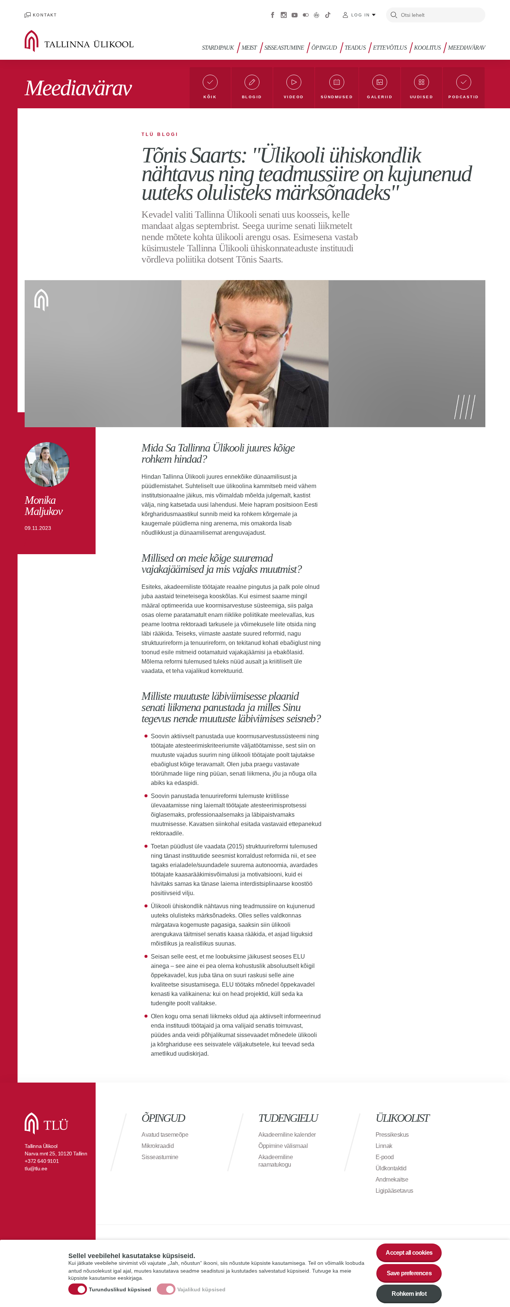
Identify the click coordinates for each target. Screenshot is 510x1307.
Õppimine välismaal (283, 1146)
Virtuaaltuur (316, 15)
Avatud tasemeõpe (165, 1134)
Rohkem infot (409, 1294)
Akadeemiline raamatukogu (275, 1161)
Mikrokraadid (158, 1146)
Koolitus (427, 47)
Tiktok (328, 15)
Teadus (355, 47)
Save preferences (409, 1273)
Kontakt (45, 15)
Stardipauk (218, 47)
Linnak (384, 1146)
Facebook (272, 15)
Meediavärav (466, 47)
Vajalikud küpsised (201, 1289)
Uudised (421, 97)
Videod (294, 97)
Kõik (210, 97)
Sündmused (337, 97)
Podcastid (463, 97)
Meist (249, 47)
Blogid (252, 97)
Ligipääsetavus (394, 1191)
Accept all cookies (409, 1252)
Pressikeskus (392, 1134)
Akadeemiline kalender (287, 1134)
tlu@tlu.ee (36, 1168)
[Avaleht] (90, 41)
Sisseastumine (284, 47)
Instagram (283, 15)
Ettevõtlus (390, 47)
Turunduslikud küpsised (120, 1289)
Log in (360, 15)
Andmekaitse (392, 1179)
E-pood (385, 1157)
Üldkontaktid (391, 1168)
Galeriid (379, 97)
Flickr (306, 15)
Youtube (294, 15)
